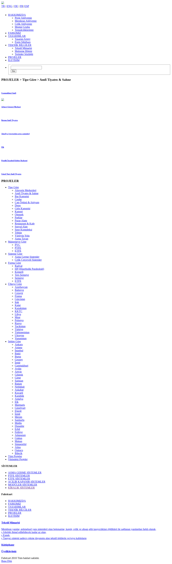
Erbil (17, 429)
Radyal (18, 265)
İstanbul (19, 350)
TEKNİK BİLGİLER (19, 45)
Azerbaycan (21, 287)
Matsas (18, 441)
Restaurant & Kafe (25, 223)
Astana (18, 347)
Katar (18, 305)
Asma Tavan (21, 238)
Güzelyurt (20, 408)
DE (16, 6)
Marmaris (20, 404)
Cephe (18, 199)
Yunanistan (21, 338)
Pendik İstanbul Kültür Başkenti (14, 161)
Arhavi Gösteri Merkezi (11, 107)
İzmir (17, 362)
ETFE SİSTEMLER (19, 478)
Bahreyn (19, 290)
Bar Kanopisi (22, 196)
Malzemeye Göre (17, 241)
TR (3, 6)
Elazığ (18, 411)
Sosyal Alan (21, 226)
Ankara (19, 344)
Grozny (19, 359)
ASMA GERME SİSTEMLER (24, 472)
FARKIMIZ (14, 33)
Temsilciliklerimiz (24, 30)
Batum (18, 383)
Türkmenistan (22, 332)
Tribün (18, 232)
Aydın (18, 368)
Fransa (18, 296)
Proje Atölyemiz (23, 17)
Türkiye (19, 329)
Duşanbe (19, 426)
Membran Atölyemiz (26, 20)
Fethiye (19, 432)
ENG (9, 6)
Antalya (19, 398)
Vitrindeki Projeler (18, 459)
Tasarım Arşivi (22, 39)
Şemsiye (19, 278)
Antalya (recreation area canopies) (15, 134)
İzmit (17, 414)
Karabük (19, 395)
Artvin (18, 371)
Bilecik (18, 453)
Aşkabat (19, 389)
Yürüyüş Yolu (22, 235)
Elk (2, 147)
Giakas (18, 438)
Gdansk (19, 374)
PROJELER (14, 57)
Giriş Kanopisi (22, 208)
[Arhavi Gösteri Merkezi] (2, 100)
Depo (18, 205)
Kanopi (19, 211)
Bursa (18, 356)
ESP (26, 6)
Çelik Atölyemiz (23, 23)
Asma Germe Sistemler (27, 256)
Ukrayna (19, 335)
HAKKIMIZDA (17, 14)
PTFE (18, 247)
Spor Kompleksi (23, 229)
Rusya (18, 323)
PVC (17, 244)
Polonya (19, 320)
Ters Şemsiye (22, 275)
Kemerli (19, 271)
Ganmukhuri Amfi (8, 93)
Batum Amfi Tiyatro (9, 120)
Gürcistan (20, 299)
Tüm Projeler (15, 456)
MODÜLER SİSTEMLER (22, 484)
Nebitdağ (20, 386)
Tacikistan (20, 326)
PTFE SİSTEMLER (19, 475)
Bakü (17, 353)
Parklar (18, 217)
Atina (18, 447)
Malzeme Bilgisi (23, 51)
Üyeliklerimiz (8, 551)
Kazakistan (21, 308)
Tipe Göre (13, 187)
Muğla (18, 423)
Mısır (17, 317)
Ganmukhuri (21, 365)
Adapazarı (20, 435)
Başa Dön (6, 561)
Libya (18, 314)
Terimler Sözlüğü (24, 54)
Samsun (19, 380)
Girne (18, 377)
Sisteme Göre (15, 253)
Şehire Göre (14, 341)
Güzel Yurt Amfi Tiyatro (11, 174)
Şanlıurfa (19, 420)
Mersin (18, 417)
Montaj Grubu (22, 27)
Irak (17, 302)
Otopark (19, 214)
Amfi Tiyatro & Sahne (26, 193)
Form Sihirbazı (23, 42)
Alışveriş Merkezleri (25, 190)
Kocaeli (19, 392)
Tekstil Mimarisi (23, 48)
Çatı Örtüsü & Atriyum (27, 202)
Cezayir (19, 293)
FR (21, 6)
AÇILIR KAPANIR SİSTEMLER (26, 481)
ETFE (18, 250)
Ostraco (19, 450)
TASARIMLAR (17, 36)
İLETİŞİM (13, 60)
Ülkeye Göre (15, 284)
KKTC (18, 311)
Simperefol (20, 444)
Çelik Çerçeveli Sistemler (28, 259)
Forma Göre (14, 262)
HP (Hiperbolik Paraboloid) (29, 268)
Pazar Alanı (21, 220)
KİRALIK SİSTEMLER (21, 487)
